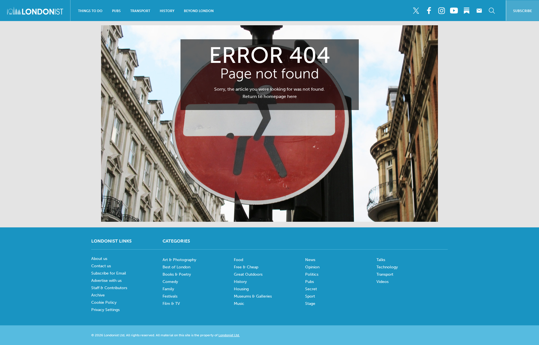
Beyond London (199, 11)
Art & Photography (179, 259)
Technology (387, 267)
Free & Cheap (246, 267)
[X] (416, 10)
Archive (98, 295)
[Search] (491, 10)
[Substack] (466, 10)
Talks (380, 259)
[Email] (479, 10)
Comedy (170, 281)
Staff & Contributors (109, 287)
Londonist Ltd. (229, 335)
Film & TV (171, 303)
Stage (310, 303)
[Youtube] (454, 10)
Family (168, 289)
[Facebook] (428, 10)
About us (99, 258)
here (292, 96)
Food (238, 259)
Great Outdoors (248, 274)
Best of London (176, 267)
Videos (382, 281)
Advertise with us (106, 280)
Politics (311, 274)
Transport (140, 11)
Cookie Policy (104, 302)
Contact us (101, 266)
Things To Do (90, 11)
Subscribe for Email (108, 273)
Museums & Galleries (253, 296)
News (310, 259)
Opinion (312, 267)
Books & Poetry (177, 274)
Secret (311, 289)
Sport (310, 296)
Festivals (170, 296)
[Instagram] (441, 10)
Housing (241, 289)
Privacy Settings (105, 309)
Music (239, 303)
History (167, 11)
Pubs (116, 11)
